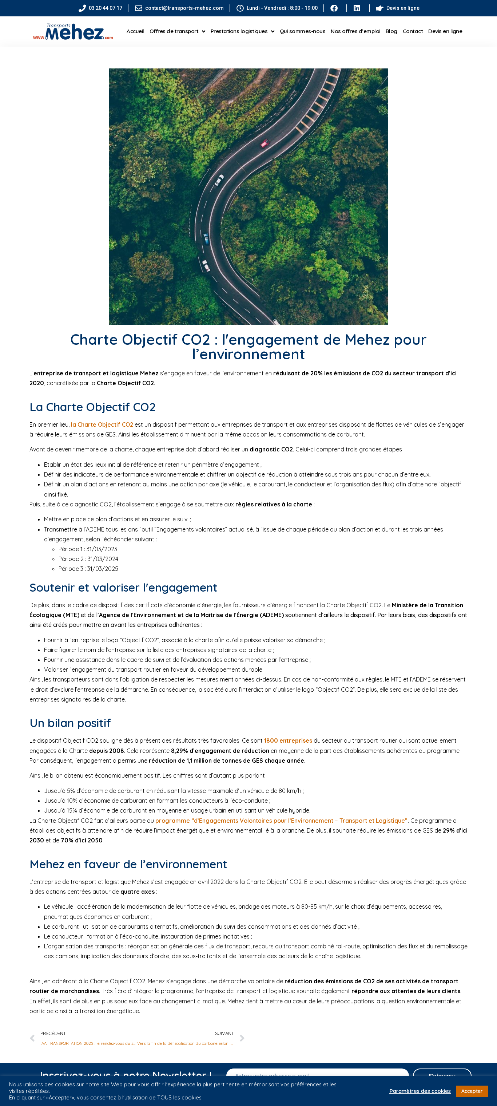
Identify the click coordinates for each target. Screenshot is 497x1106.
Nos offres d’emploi (355, 31)
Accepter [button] (472, 1091)
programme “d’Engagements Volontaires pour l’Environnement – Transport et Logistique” (281, 820)
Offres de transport (174, 31)
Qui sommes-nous (303, 31)
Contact (413, 31)
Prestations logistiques (239, 31)
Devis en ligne (445, 31)
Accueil (135, 31)
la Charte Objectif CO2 (101, 424)
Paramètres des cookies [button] (420, 1091)
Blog (391, 31)
